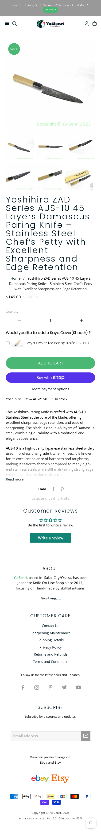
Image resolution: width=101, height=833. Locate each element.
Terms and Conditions (50, 661)
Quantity (12, 311)
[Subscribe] (85, 736)
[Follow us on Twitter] (64, 687)
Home (15, 278)
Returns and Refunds (50, 654)
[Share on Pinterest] (61, 488)
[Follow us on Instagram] (36, 687)
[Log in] (86, 24)
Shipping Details (51, 640)
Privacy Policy (50, 647)
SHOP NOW (50, 9)
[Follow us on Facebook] (22, 687)
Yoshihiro (13, 399)
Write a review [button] (50, 537)
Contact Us (50, 625)
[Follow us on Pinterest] (50, 687)
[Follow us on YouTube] (78, 687)
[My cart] (94, 24)
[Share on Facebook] (52, 488)
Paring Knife (58, 498)
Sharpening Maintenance (50, 632)
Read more (14, 479)
